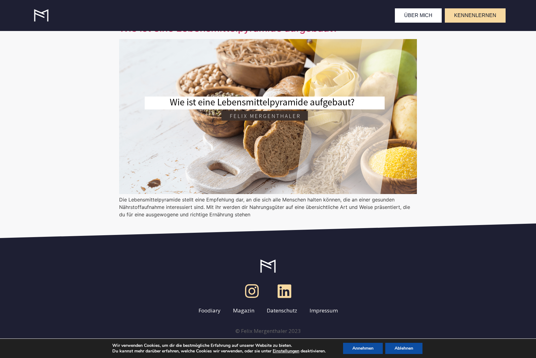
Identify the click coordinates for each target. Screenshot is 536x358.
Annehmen (362, 348)
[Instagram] (251, 291)
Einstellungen (286, 351)
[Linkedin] (284, 291)
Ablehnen (404, 348)
